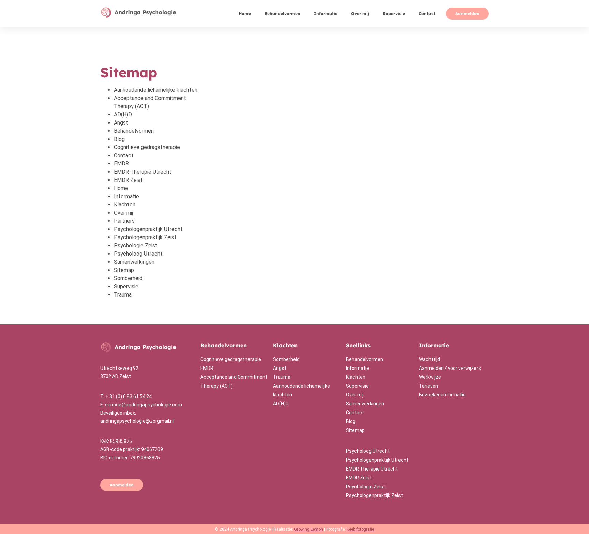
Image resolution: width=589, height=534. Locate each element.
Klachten (124, 204)
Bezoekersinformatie (442, 395)
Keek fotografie (360, 529)
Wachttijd (429, 359)
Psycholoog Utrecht (138, 253)
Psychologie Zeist (135, 245)
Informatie (325, 13)
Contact (427, 13)
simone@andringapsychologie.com (143, 404)
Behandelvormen (282, 13)
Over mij (360, 13)
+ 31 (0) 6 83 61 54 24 (128, 396)
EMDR (121, 163)
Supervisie (394, 13)
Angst (121, 122)
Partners (124, 221)
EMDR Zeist (128, 180)
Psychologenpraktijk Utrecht (148, 229)
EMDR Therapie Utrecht (142, 172)
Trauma (123, 294)
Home (245, 13)
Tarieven (428, 386)
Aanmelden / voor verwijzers (450, 368)
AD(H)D (123, 114)
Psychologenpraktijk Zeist (145, 237)
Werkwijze (430, 377)
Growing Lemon (308, 529)
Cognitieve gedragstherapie (147, 147)
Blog (119, 139)
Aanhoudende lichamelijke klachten (155, 90)
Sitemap (124, 270)
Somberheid (128, 278)
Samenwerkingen (134, 262)
